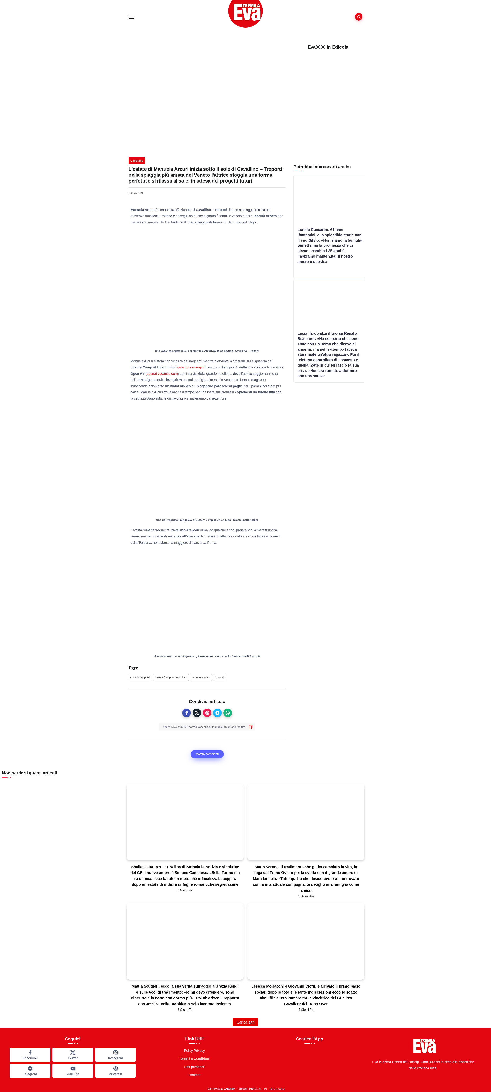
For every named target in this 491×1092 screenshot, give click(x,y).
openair (220, 677)
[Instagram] (115, 1055)
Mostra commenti (207, 754)
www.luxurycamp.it (191, 367)
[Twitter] (73, 1055)
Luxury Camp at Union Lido (171, 677)
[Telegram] (30, 1071)
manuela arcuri (201, 677)
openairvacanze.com (162, 374)
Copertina (136, 160)
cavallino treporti (139, 677)
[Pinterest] (115, 1071)
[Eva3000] (245, 14)
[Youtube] (73, 1071)
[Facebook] (30, 1055)
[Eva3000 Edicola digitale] (327, 102)
